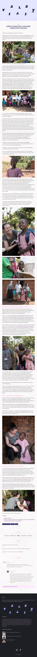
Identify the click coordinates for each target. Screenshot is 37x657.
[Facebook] (20, 650)
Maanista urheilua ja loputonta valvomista (13, 632)
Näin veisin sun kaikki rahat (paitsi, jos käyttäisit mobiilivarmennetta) (16, 548)
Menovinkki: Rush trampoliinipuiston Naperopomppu (12, 551)
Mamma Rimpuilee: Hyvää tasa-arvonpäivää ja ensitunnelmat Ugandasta (19, 519)
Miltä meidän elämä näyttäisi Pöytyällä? (10, 544)
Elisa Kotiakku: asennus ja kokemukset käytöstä (14, 636)
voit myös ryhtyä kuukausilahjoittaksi (20, 478)
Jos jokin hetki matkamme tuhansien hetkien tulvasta (13, 66)
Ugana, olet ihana (7, 518)
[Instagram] (17, 650)
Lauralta (28, 35)
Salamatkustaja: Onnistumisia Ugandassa (12, 520)
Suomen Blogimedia (22, 63)
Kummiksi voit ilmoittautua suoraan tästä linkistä (12, 484)
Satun (8, 133)
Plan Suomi (14, 63)
